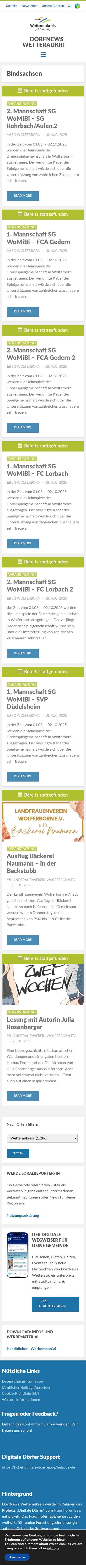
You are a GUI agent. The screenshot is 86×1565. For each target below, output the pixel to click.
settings (53, 1548)
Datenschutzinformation (22, 1381)
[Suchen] (69, 6)
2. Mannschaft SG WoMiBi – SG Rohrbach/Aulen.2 (32, 118)
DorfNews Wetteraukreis (46, 42)
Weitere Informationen (21, 1400)
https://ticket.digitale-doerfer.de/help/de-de (39, 1467)
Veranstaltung (22, 103)
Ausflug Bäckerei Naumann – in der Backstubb (31, 863)
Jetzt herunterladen (52, 1304)
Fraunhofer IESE (67, 1510)
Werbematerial (43, 1349)
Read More (23, 195)
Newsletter (29, 6)
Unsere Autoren (53, 6)
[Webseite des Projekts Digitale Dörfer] (77, 6)
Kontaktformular (36, 1424)
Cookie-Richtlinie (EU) (20, 1393)
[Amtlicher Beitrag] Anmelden (26, 1387)
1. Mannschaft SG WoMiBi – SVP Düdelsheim (31, 699)
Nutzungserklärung (23, 1216)
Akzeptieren (17, 1557)
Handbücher (17, 1349)
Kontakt (11, 6)
